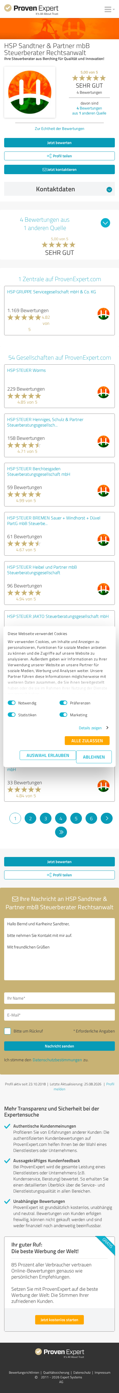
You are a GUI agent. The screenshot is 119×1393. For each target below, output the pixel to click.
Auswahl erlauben (48, 755)
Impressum (102, 1372)
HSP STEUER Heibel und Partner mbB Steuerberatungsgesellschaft (42, 570)
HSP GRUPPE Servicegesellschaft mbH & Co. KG (51, 292)
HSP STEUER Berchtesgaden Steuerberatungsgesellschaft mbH (38, 471)
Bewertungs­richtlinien (24, 1372)
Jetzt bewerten (59, 142)
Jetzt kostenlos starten (59, 1319)
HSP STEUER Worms (26, 370)
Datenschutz (81, 1372)
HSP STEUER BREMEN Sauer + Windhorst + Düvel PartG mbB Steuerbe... (53, 520)
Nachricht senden (59, 1046)
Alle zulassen (87, 740)
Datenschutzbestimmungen (57, 1060)
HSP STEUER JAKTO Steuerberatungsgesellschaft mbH (58, 616)
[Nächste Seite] (107, 818)
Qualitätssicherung (56, 1372)
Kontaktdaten (55, 189)
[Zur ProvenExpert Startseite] (31, 10)
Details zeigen (90, 727)
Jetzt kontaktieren (61, 169)
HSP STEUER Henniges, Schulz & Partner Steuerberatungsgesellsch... (45, 422)
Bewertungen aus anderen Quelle (89, 110)
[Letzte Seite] (61, 832)
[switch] (63, 703)
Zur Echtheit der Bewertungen (59, 128)
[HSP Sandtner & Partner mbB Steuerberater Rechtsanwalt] (30, 92)
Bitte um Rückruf (28, 1031)
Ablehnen (94, 757)
